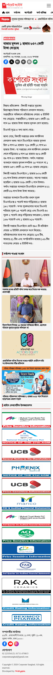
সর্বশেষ (17, 12)
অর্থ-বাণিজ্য (41, 12)
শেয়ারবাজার (9, 37)
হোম (8, 12)
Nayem (20, 671)
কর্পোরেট (28, 12)
